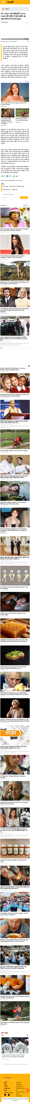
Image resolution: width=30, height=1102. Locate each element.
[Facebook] (27, 28)
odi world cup (6, 189)
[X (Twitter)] (27, 31)
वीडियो (6, 1086)
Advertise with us (20, 1089)
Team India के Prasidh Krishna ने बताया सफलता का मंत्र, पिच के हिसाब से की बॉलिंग (13, 1056)
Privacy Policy (20, 1092)
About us (19, 1084)
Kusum (3, 41)
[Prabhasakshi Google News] (28, 42)
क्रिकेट (7, 9)
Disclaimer (19, 1086)
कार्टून (5, 1090)
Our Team (19, 1096)
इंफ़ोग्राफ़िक (7, 1088)
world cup (5, 186)
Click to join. (19, 180)
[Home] (3, 9)
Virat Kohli (12, 186)
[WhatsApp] (27, 35)
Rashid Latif (20, 186)
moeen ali (14, 189)
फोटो (5, 1084)
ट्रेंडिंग (5, 1082)
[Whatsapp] (14, 177)
